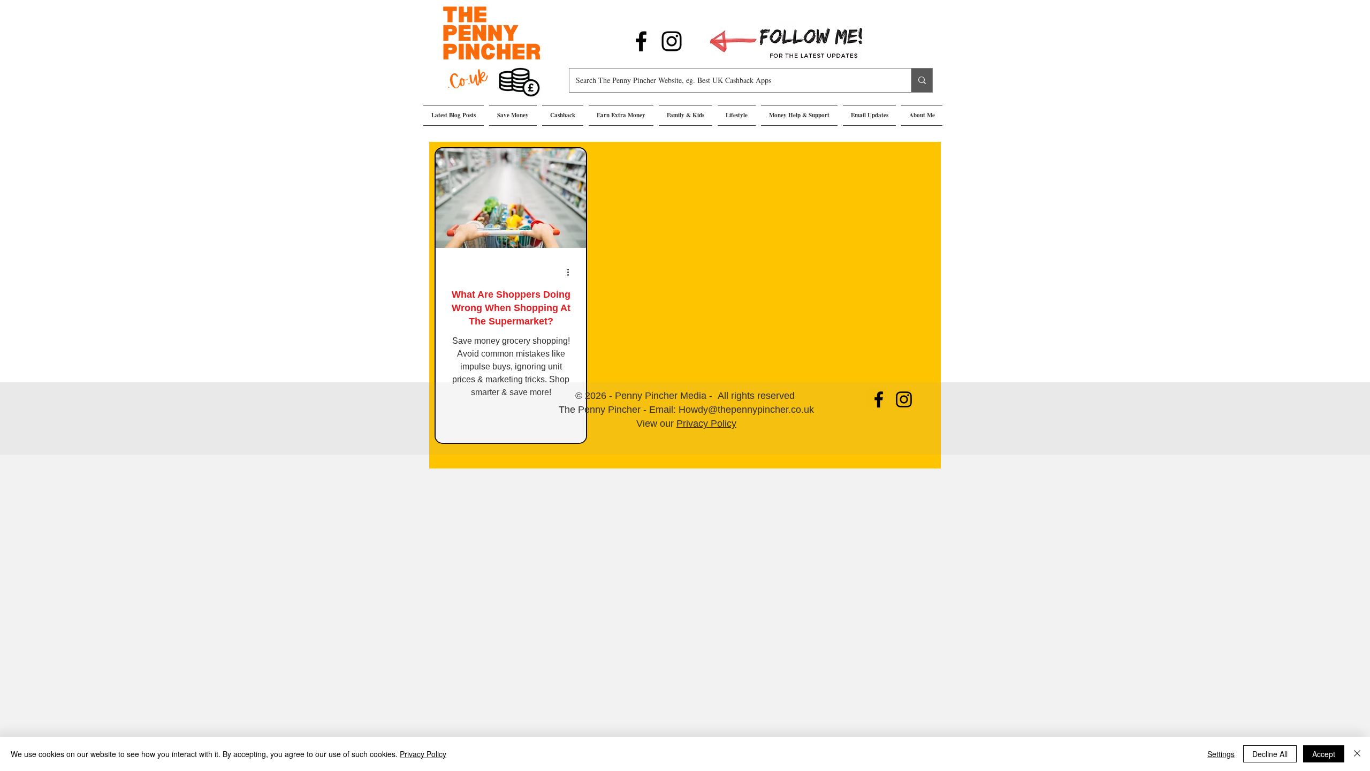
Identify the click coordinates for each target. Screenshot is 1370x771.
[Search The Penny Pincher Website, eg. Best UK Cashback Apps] (921, 80)
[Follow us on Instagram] (671, 41)
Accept (1323, 754)
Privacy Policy (706, 423)
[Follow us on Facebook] (641, 41)
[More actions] (571, 272)
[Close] (1357, 753)
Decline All (1270, 754)
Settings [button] (1221, 754)
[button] (512, 115)
